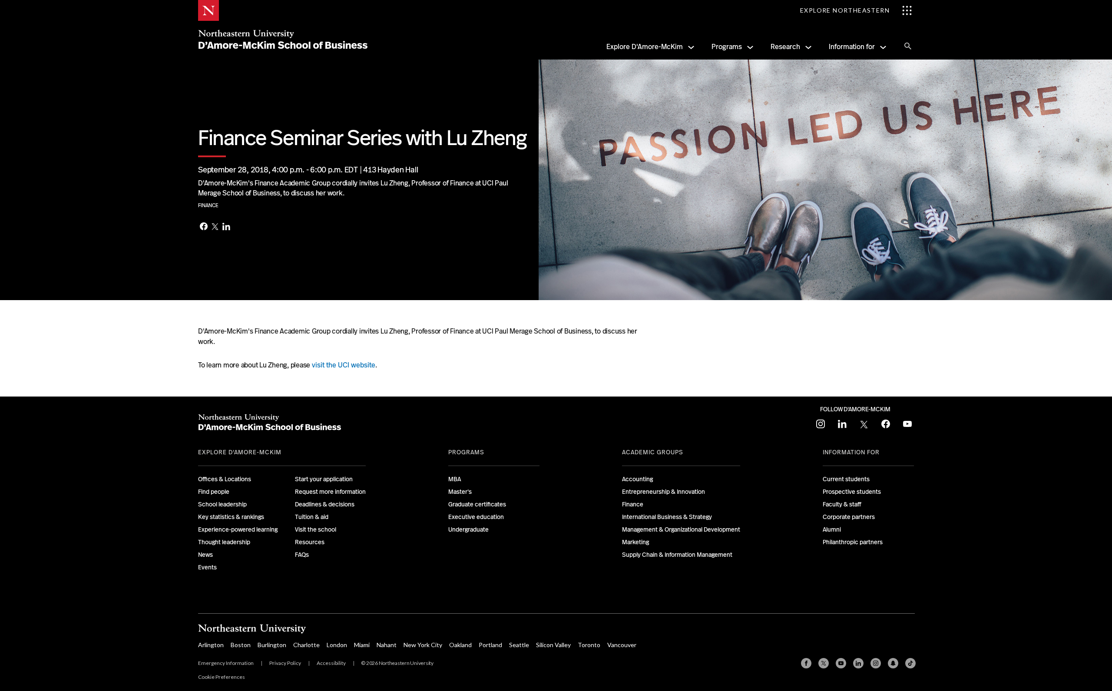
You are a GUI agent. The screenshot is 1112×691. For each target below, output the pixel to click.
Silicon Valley (553, 644)
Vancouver (621, 644)
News (205, 554)
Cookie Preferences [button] (221, 677)
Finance (208, 205)
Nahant (387, 644)
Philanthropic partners (853, 542)
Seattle (519, 644)
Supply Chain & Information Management (677, 554)
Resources (309, 542)
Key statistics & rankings (231, 516)
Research (785, 47)
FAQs (302, 554)
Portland (490, 644)
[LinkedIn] (226, 227)
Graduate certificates (477, 504)
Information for (852, 47)
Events (207, 567)
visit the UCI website (343, 365)
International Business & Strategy (667, 516)
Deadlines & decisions (324, 504)
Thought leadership (224, 542)
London (337, 644)
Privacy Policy (285, 663)
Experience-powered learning (238, 529)
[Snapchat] (893, 663)
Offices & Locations (224, 479)
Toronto (589, 644)
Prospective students (852, 491)
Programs (727, 47)
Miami (362, 644)
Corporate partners (849, 516)
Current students (846, 479)
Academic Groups (652, 452)
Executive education (476, 516)
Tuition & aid (311, 516)
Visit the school (315, 529)
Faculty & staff (842, 504)
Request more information (330, 491)
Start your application (324, 479)
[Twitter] (215, 227)
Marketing (635, 542)
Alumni (832, 529)
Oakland (460, 644)
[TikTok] (910, 663)
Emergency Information (226, 663)
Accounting (637, 479)
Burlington (272, 644)
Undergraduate (468, 529)
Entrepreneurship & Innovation (663, 491)
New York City (423, 644)
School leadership (222, 504)
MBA (454, 479)
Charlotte (306, 644)
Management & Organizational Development (681, 529)
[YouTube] (841, 663)
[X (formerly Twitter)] (823, 663)
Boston (241, 644)
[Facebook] (203, 227)
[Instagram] (875, 663)
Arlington (211, 644)
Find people (213, 491)
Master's (460, 491)
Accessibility (331, 663)
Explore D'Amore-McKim (644, 47)
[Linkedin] (858, 663)
